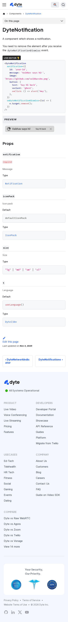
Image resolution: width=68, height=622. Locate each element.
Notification (13, 183)
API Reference (44, 426)
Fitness (8, 477)
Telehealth (10, 466)
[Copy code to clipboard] (61, 217)
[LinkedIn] (13, 612)
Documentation (45, 415)
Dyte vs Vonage (13, 540)
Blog (38, 472)
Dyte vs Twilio (12, 535)
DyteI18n (11, 321)
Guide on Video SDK (48, 494)
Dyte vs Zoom (12, 529)
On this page (12, 21)
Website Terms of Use (15, 604)
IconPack (11, 235)
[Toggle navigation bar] (4, 4)
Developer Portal (46, 409)
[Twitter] (20, 612)
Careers (40, 477)
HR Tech (9, 472)
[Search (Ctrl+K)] (63, 5)
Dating (7, 500)
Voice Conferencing (15, 415)
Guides (40, 432)
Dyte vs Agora (12, 523)
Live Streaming (12, 420)
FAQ (38, 489)
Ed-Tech (9, 460)
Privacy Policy (11, 600)
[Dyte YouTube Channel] (27, 612)
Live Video (10, 409)
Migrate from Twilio (47, 443)
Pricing (8, 426)
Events (8, 494)
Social (7, 483)
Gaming (8, 489)
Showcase (42, 420)
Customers (42, 466)
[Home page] (4, 13)
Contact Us (42, 483)
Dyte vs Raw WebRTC (17, 518)
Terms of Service (31, 600)
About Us (41, 460)
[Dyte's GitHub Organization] (6, 612)
